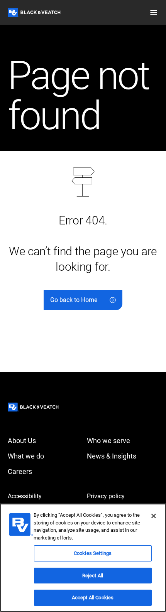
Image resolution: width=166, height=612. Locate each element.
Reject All (92, 575)
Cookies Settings (93, 553)
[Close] (153, 515)
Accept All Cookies (92, 597)
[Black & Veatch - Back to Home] (34, 12)
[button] (153, 12)
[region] (83, 558)
